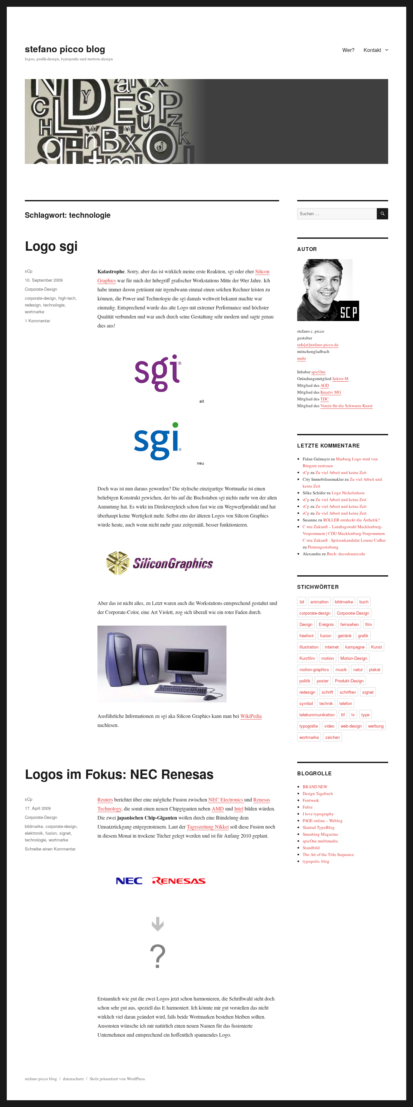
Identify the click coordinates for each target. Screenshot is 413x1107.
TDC (324, 399)
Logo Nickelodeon (348, 493)
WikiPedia (251, 715)
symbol (306, 703)
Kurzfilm (307, 658)
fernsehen (349, 624)
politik (304, 681)
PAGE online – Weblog (323, 820)
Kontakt (372, 50)
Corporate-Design (41, 289)
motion (327, 658)
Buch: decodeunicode (346, 554)
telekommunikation (317, 714)
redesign (33, 305)
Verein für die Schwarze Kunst (346, 405)
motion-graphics (314, 669)
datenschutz (73, 1079)
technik (326, 703)
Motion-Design (353, 658)
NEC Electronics (226, 799)
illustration (308, 647)
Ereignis (326, 624)
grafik (363, 635)
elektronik (34, 833)
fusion (51, 833)
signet (65, 833)
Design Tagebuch (318, 793)
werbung (376, 726)
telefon (345, 703)
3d (301, 602)
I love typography (318, 814)
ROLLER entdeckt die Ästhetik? (351, 520)
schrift (327, 692)
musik (341, 669)
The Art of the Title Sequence (328, 854)
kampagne (355, 647)
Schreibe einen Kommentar (50, 849)
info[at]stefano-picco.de (317, 344)
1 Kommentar (37, 320)
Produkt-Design (349, 681)
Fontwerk (311, 800)
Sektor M (340, 378)
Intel (238, 808)
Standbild (311, 847)
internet (332, 647)
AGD (324, 385)
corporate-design (40, 298)
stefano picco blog (65, 48)
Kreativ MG (330, 392)
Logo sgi (51, 245)
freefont (306, 635)
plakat (374, 669)
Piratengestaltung (323, 547)
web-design (351, 726)
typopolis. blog (316, 861)
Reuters (105, 799)
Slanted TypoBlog (319, 827)
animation (319, 602)
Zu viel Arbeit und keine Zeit (341, 472)
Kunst (376, 647)
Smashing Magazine (320, 834)
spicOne (318, 372)
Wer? (348, 50)
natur (358, 669)
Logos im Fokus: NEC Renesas (119, 773)
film (368, 624)
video (329, 726)
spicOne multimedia (320, 841)
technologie (54, 305)
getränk (345, 635)
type (365, 714)
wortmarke (34, 311)
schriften (348, 692)
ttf (343, 714)
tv (353, 714)
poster (322, 681)
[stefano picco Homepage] (342, 290)
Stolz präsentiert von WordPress (117, 1079)
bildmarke (34, 826)
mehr (301, 358)
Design (305, 624)
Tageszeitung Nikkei (208, 826)
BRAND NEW (315, 787)
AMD (218, 808)
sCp (28, 271)
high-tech (67, 298)
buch (363, 602)
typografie (308, 726)
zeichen (332, 737)
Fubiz (308, 807)
